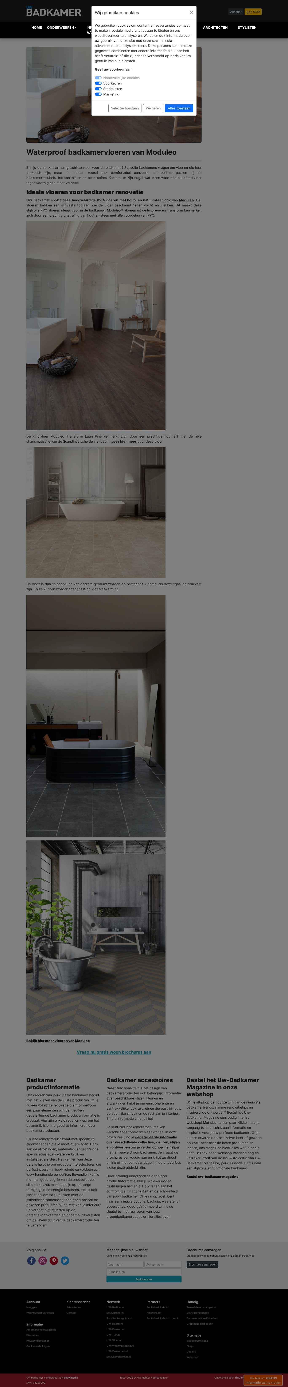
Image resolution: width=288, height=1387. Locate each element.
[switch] (98, 83)
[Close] (191, 12)
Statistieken (112, 89)
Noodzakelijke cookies (121, 78)
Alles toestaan (179, 108)
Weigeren (153, 108)
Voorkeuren (112, 83)
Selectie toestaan (125, 108)
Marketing (111, 94)
